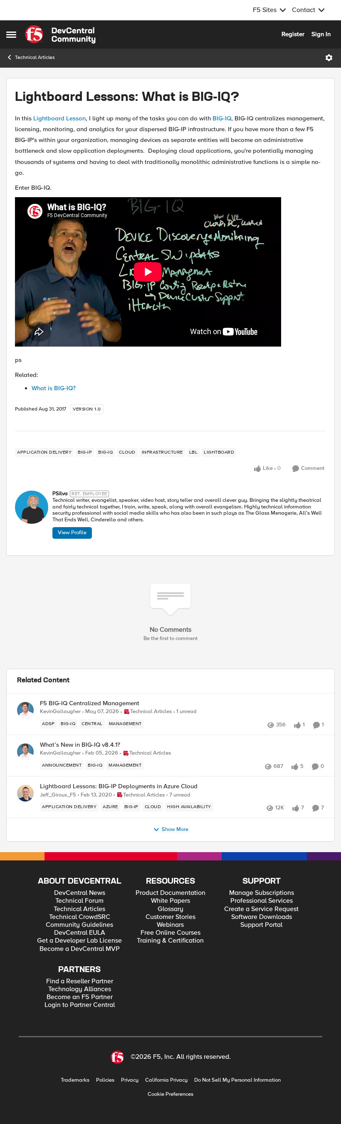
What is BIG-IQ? (54, 388)
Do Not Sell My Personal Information (237, 1080)
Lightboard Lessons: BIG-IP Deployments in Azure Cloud (119, 786)
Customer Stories (170, 917)
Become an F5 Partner (80, 997)
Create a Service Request (261, 909)
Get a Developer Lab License (79, 941)
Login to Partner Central (79, 1005)
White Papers (170, 901)
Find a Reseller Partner (79, 981)
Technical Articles (35, 57)
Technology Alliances (79, 989)
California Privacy (166, 1080)
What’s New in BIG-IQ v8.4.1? (80, 744)
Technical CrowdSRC (79, 917)
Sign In (321, 34)
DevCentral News (79, 893)
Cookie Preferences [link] (170, 1094)
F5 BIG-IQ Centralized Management (89, 703)
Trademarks (75, 1080)
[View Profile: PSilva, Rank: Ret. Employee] (31, 507)
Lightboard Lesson (59, 118)
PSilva (60, 494)
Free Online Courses (170, 933)
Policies (105, 1080)
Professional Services (261, 901)
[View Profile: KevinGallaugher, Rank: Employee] (25, 710)
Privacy (129, 1080)
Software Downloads (261, 917)
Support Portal (261, 925)
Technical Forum (79, 901)
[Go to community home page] (60, 34)
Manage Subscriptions (261, 893)
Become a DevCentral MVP (80, 949)
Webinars (170, 925)
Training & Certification (170, 941)
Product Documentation (170, 893)
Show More (175, 829)
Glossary (170, 909)
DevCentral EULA (79, 933)
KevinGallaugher (60, 712)
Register (293, 34)
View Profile (72, 532)
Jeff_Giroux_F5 (58, 795)
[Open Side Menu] (11, 34)
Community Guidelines (79, 925)
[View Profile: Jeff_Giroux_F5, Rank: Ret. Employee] (25, 793)
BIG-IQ (222, 118)
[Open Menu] (329, 58)
